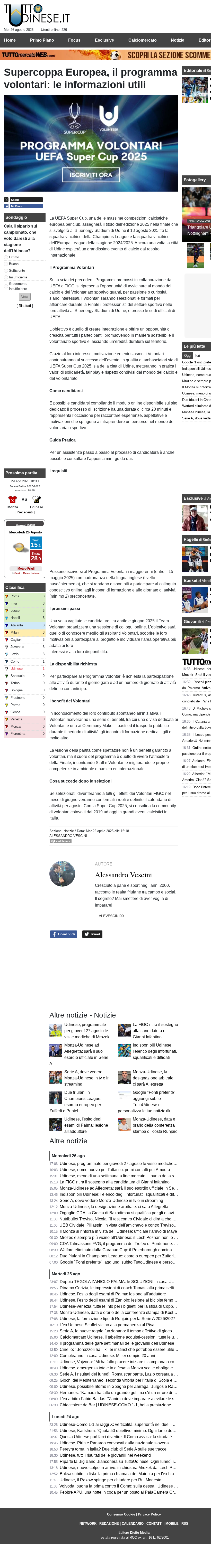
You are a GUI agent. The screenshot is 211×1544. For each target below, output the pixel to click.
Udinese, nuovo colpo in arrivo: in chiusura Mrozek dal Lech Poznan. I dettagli (130, 1467)
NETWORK (88, 1524)
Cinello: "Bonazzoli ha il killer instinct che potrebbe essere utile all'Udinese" (128, 1349)
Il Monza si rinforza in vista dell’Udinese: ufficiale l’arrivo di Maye (118, 1231)
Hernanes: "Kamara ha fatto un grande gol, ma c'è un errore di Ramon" (124, 1392)
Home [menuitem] (10, 40)
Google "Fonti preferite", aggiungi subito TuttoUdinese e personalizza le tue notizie (135, 1262)
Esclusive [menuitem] (104, 40)
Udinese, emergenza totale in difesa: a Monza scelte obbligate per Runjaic (127, 1368)
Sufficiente (17, 270)
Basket (190, 580)
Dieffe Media (140, 1532)
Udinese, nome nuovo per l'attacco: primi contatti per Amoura (115, 1170)
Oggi (187, 355)
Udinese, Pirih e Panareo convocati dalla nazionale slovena (114, 1443)
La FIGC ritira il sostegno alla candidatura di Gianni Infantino (155, 1030)
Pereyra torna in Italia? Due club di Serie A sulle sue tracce (113, 1449)
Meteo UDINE (25, 526)
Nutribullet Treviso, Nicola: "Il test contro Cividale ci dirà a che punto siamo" (127, 1219)
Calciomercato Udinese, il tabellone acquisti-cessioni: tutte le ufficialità (124, 1337)
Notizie (69, 831)
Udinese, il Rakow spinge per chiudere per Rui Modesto (110, 1480)
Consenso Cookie (121, 1514)
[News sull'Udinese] (37, 15)
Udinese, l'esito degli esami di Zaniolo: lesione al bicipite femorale (120, 1300)
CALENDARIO (133, 1524)
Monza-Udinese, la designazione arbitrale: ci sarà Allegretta (153, 1078)
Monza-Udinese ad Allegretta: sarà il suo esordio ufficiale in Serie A (121, 1188)
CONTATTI (154, 1524)
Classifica (14, 587)
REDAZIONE (109, 1524)
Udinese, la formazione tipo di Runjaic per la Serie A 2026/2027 (117, 1318)
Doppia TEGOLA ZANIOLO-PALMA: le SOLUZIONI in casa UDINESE (123, 1281)
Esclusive (193, 498)
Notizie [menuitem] (177, 40)
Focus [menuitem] (74, 40)
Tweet (94, 934)
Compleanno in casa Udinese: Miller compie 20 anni (107, 1355)
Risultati (25, 306)
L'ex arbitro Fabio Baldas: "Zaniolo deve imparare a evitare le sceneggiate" (128, 1399)
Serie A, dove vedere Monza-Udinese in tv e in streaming (87, 1078)
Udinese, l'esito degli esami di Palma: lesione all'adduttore (86, 1125)
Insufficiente (18, 277)
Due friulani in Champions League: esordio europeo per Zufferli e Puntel (125, 1256)
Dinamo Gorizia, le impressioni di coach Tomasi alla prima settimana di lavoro (130, 1288)
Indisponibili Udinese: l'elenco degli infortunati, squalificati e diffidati (155, 1051)
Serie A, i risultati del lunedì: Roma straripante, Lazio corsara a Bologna (124, 1374)
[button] (25, 297)
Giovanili (192, 621)
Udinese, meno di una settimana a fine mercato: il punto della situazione (125, 1176)
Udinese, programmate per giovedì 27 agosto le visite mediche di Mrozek (86, 1030)
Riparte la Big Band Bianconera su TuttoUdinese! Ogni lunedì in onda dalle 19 (131, 1461)
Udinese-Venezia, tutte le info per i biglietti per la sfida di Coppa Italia (122, 1306)
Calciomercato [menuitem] (142, 40)
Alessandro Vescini (68, 836)
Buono (14, 264)
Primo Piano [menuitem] (42, 40)
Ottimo (14, 257)
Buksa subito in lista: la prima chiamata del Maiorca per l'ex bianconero (124, 1474)
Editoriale (193, 70)
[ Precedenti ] (25, 512)
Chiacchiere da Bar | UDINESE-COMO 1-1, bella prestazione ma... (120, 1405)
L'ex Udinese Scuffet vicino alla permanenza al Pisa (107, 1325)
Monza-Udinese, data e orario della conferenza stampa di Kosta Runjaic (155, 1125)
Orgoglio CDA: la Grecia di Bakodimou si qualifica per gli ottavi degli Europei (129, 1213)
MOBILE (172, 1524)
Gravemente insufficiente (18, 286)
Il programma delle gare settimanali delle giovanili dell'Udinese (117, 1343)
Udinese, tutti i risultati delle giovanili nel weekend (105, 1455)
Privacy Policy (149, 1514)
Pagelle (191, 539)
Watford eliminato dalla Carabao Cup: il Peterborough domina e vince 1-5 (126, 1250)
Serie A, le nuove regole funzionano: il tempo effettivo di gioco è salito (123, 1331)
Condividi (66, 934)
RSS (184, 1524)
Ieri (197, 355)
